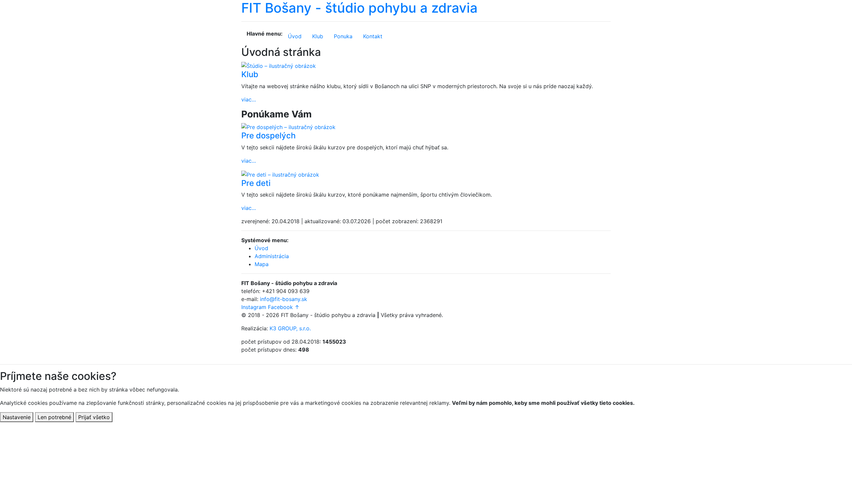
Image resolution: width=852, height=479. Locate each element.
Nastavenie (17, 417)
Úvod (295, 36)
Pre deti (256, 183)
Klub (317, 36)
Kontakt (372, 36)
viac (248, 99)
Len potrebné (54, 417)
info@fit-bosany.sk (283, 299)
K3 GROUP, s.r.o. (290, 328)
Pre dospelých (268, 135)
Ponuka (343, 36)
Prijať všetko (94, 417)
